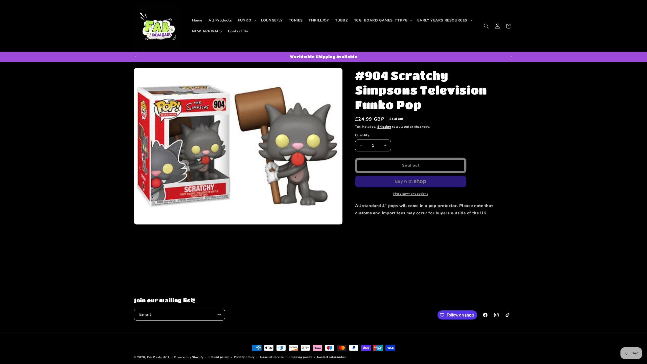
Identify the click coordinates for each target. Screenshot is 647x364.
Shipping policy (300, 357)
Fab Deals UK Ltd (160, 357)
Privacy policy (244, 357)
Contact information (331, 357)
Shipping (384, 127)
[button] (246, 20)
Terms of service (272, 357)
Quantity (362, 135)
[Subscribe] (219, 315)
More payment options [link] (410, 194)
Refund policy (219, 357)
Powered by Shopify (189, 357)
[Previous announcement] (135, 56)
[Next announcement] (511, 56)
